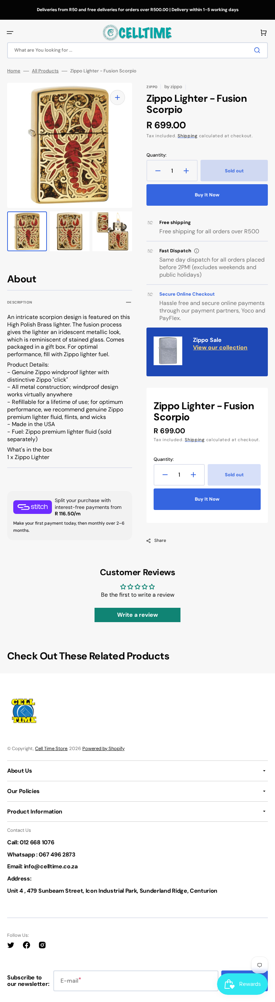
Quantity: (156, 155)
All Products (45, 71)
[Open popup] (196, 250)
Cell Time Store (51, 748)
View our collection (220, 347)
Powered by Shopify (103, 748)
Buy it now (207, 195)
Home (13, 71)
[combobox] (137, 50)
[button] (10, 32)
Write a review (137, 615)
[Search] (258, 50)
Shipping (188, 136)
